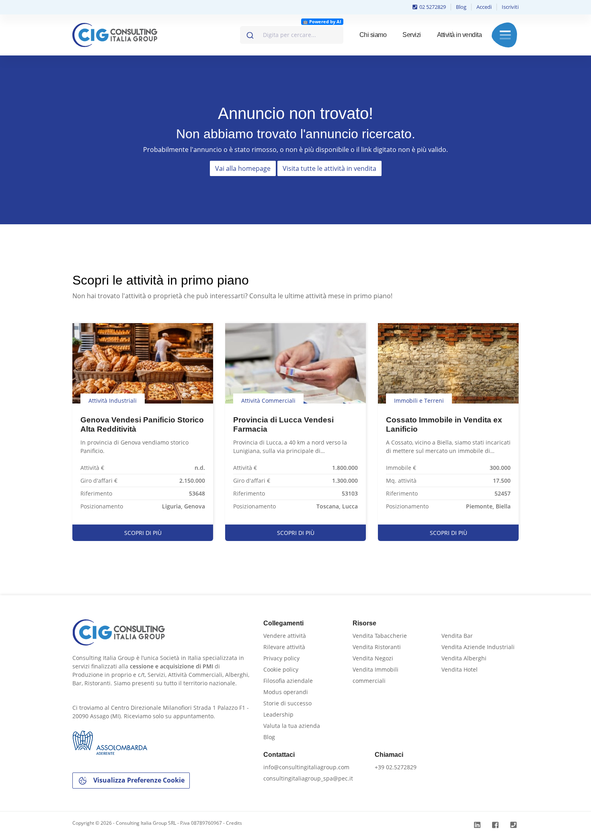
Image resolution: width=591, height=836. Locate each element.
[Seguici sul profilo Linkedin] (478, 825)
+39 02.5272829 (396, 767)
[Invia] (249, 33)
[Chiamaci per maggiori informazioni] (514, 825)
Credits (234, 823)
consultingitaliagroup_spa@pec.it (308, 778)
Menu (505, 35)
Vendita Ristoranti (377, 647)
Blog (461, 6)
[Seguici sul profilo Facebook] (496, 825)
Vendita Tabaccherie (380, 635)
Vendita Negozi (373, 658)
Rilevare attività (284, 647)
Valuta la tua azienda (291, 725)
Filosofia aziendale (288, 680)
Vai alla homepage (243, 168)
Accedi (484, 6)
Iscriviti (510, 6)
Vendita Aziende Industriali (478, 647)
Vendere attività (284, 635)
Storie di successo (287, 703)
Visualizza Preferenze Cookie (138, 780)
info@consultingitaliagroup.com (306, 767)
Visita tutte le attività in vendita (329, 168)
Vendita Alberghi (463, 658)
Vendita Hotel (459, 669)
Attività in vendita (459, 34)
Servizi (411, 34)
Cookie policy (280, 669)
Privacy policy (281, 658)
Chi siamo (373, 34)
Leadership (278, 714)
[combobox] (291, 35)
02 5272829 (432, 6)
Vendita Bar (457, 635)
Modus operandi (285, 692)
